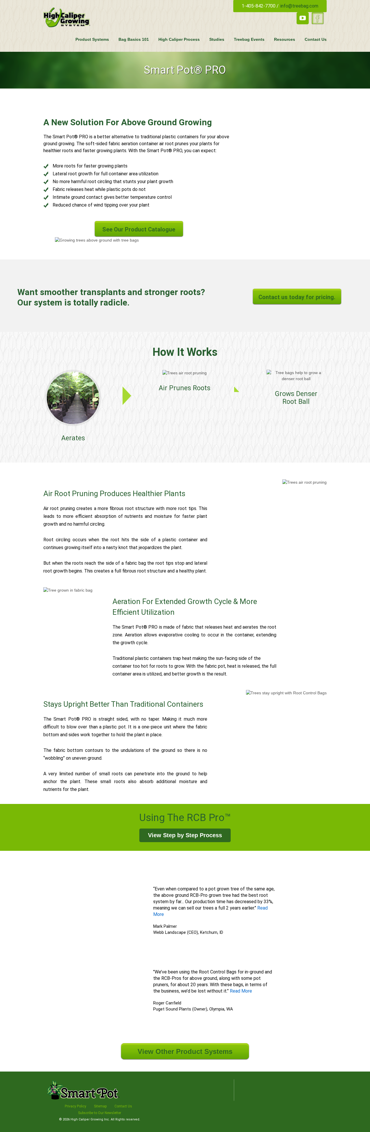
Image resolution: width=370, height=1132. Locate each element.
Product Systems (92, 39)
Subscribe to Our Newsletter (99, 1113)
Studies (216, 39)
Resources (284, 39)
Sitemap (100, 1106)
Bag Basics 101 (134, 39)
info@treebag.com (299, 6)
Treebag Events (249, 39)
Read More (241, 991)
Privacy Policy (75, 1106)
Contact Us (316, 39)
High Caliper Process (179, 39)
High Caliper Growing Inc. (91, 1119)
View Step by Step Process (185, 835)
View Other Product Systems (185, 1051)
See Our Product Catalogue (138, 229)
